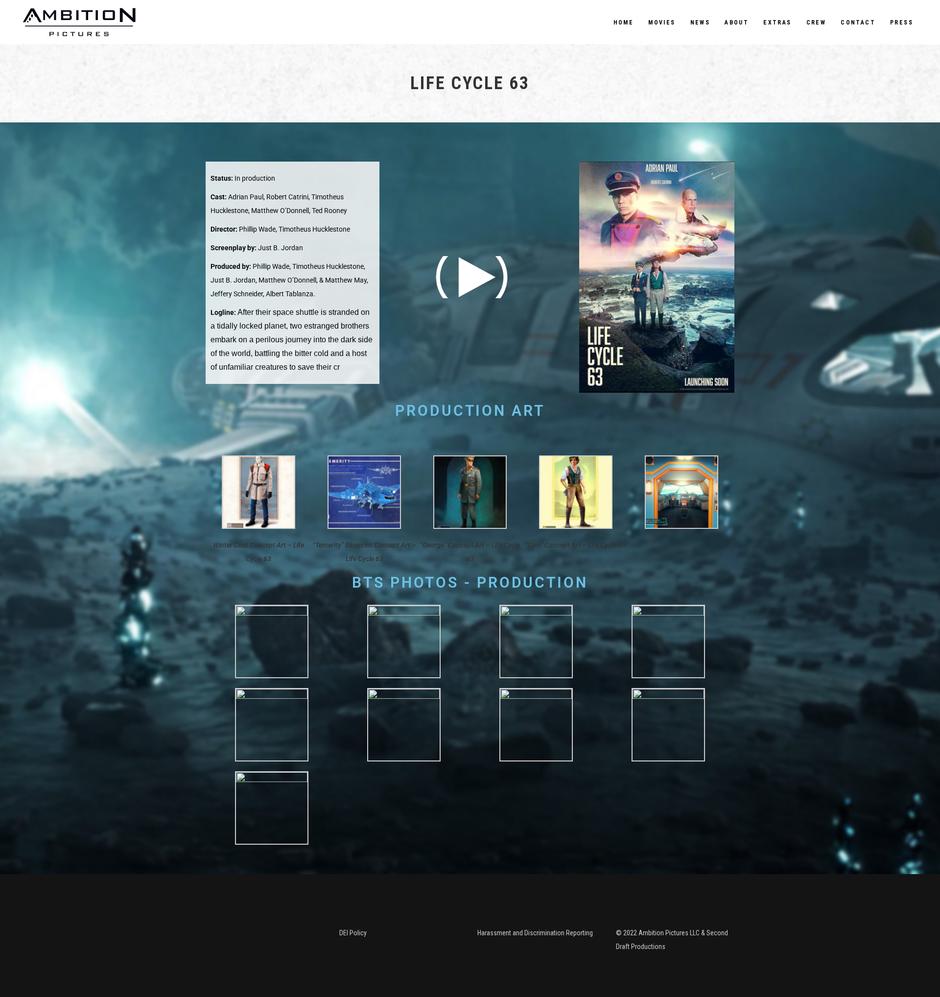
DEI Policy (353, 933)
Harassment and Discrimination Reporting (535, 933)
